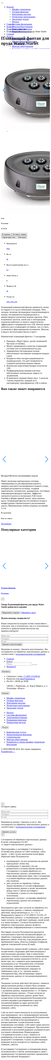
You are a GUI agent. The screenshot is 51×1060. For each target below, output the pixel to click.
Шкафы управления (21, 9)
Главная (10, 34)
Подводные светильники (23, 17)
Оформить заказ (28, 612)
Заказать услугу (9, 832)
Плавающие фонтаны (17, 29)
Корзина (11, 666)
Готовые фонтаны (20, 12)
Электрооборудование (22, 26)
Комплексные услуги (16, 732)
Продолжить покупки (10, 613)
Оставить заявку (19, 234)
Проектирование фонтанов (19, 734)
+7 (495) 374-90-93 (31, 676)
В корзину (6, 234)
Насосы (15, 22)
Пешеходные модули (16, 722)
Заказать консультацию (12, 644)
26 (7, 291)
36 (7, 259)
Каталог (10, 7)
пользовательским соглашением (30, 654)
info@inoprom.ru (27, 679)
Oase (8, 248)
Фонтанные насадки (21, 14)
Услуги (5, 727)
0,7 (8, 270)
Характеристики (8, 237)
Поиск (10, 661)
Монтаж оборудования (22, 46)
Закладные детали (20, 19)
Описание (22, 237)
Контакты (6, 672)
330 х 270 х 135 (12, 302)
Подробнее (6, 524)
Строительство (13, 737)
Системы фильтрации (22, 24)
